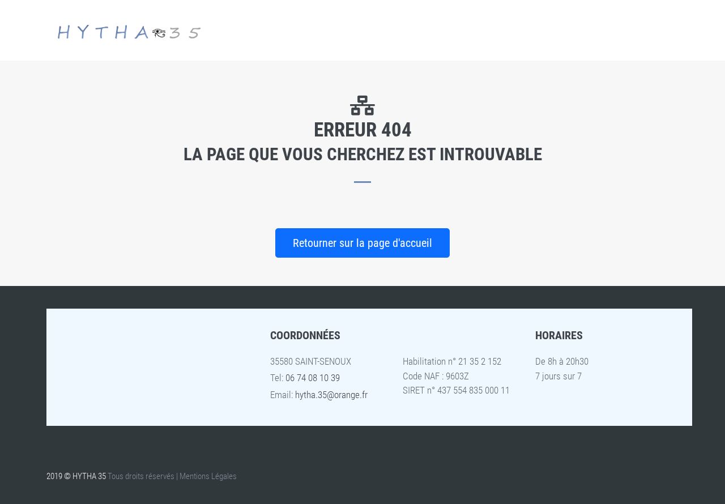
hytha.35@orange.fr (331, 394)
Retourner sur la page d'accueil (362, 243)
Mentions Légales (208, 476)
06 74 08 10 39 (312, 377)
